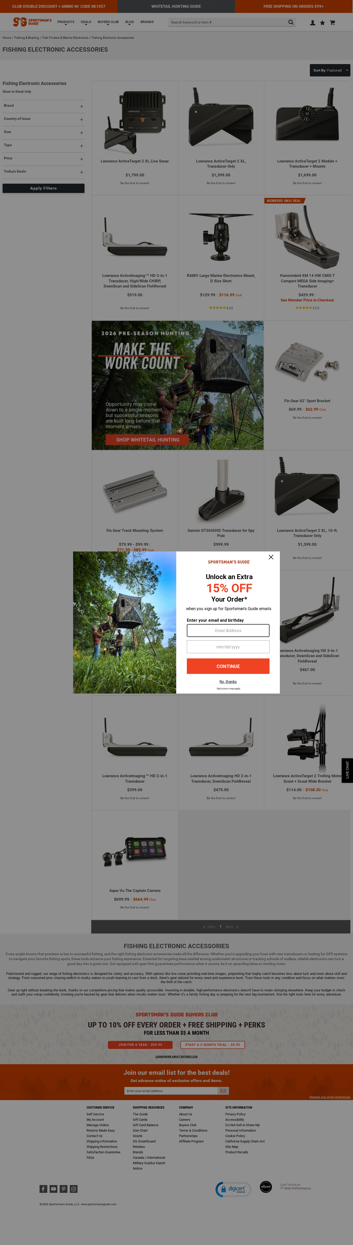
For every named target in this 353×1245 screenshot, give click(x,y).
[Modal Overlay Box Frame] (176, 622)
